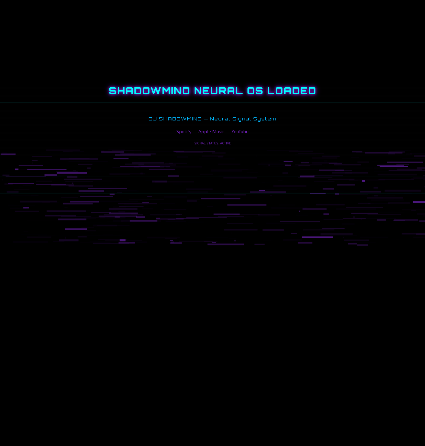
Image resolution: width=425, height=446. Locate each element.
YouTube (240, 131)
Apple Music (211, 131)
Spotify (183, 131)
